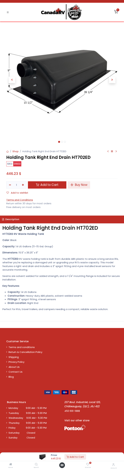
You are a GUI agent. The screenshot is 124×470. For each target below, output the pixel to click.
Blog (11, 376)
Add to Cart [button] (49, 185)
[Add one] (23, 185)
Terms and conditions (22, 347)
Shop (15, 151)
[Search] (36, 464)
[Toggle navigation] (7, 12)
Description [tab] (12, 219)
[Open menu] (62, 465)
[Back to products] (112, 151)
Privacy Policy (16, 362)
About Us (14, 367)
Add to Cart (76, 457)
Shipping (14, 357)
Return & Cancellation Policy (25, 352)
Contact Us (15, 371)
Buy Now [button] (80, 185)
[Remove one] (10, 185)
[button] (11, 80)
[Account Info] (113, 464)
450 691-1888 (72, 411)
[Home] (10, 464)
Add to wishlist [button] (19, 192)
